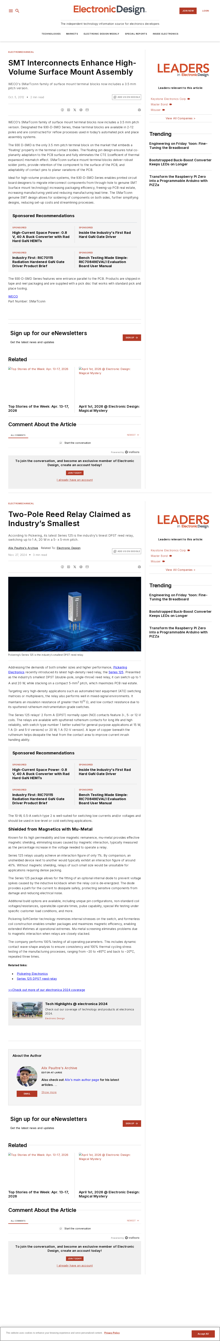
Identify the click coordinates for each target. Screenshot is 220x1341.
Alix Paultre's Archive (23, 548)
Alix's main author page (82, 1080)
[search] (17, 10)
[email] (87, 110)
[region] (74, 443)
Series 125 (116, 672)
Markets (72, 33)
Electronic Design (69, 548)
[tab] (18, 435)
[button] (10, 10)
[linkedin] (68, 110)
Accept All (203, 1334)
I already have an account (75, 480)
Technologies (51, 33)
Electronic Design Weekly (101, 33)
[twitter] (74, 110)
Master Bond (159, 104)
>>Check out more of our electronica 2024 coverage (46, 990)
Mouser (156, 110)
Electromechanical (21, 52)
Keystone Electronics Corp (168, 99)
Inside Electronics (166, 33)
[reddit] (81, 110)
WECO (13, 296)
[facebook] (62, 110)
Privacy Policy (112, 1333)
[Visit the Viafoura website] (132, 452)
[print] (139, 110)
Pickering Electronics (32, 973)
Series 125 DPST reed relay (37, 978)
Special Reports (136, 33)
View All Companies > (181, 118)
